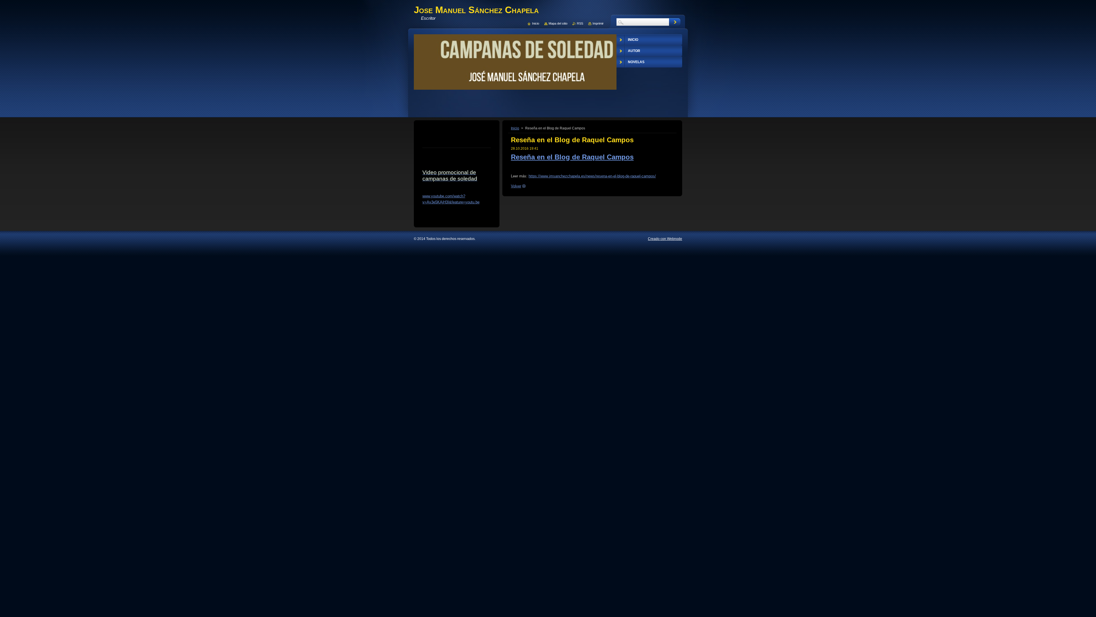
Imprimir (598, 23)
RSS (580, 23)
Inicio (515, 128)
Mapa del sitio (558, 23)
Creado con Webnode (665, 239)
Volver (516, 186)
